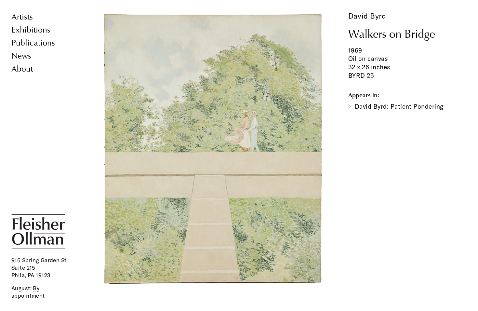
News (21, 56)
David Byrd (367, 15)
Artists (22, 17)
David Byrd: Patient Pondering (399, 106)
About (22, 69)
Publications (33, 43)
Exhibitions (30, 30)
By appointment (28, 292)
